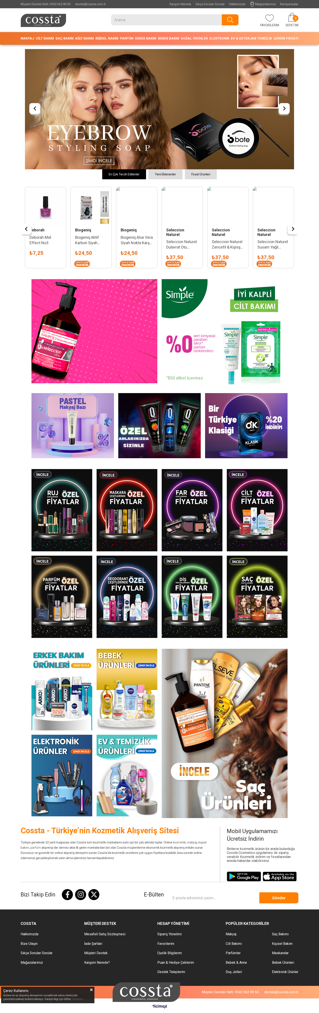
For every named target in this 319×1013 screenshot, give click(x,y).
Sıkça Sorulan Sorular (210, 4)
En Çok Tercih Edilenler (124, 57)
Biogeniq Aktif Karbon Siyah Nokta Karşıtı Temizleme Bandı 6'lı (41, 123)
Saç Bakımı (280, 817)
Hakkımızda (237, 4)
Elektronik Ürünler (285, 855)
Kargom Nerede (180, 4)
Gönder (279, 780)
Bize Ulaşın (29, 827)
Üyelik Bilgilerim (169, 836)
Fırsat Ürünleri (200, 57)
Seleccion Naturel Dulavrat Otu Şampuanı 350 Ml (132, 127)
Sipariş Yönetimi (169, 817)
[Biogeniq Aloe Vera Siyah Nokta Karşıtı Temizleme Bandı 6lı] (87, 90)
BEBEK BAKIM (168, 38)
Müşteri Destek (96, 836)
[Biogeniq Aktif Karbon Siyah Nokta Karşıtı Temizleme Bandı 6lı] (42, 90)
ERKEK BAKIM (145, 38)
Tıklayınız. (78, 999)
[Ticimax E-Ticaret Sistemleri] (159, 890)
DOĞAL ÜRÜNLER (194, 38)
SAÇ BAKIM (65, 38)
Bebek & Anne (236, 845)
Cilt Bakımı (234, 827)
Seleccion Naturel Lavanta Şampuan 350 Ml (269, 127)
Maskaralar (280, 836)
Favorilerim (165, 827)
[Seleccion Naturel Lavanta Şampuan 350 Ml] (270, 90)
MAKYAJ (27, 38)
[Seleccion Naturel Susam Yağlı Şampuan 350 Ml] (224, 90)
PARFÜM (126, 38)
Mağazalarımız (265, 4)
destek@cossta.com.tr (90, 4)
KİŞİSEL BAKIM (106, 38)
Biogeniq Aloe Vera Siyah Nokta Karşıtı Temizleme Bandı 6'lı (88, 123)
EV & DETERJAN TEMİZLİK (251, 38)
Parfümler (233, 836)
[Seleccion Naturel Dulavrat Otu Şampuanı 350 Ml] (133, 90)
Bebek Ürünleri (283, 845)
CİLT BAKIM (45, 38)
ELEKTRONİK (219, 38)
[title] (159, 50)
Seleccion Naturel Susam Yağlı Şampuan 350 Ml (224, 127)
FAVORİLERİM (269, 25)
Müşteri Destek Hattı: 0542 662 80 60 (46, 4)
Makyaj (231, 817)
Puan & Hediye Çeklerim (175, 845)
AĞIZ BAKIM (84, 38)
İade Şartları (93, 827)
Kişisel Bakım (282, 827)
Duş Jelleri (234, 855)
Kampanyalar (289, 4)
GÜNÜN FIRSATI (286, 38)
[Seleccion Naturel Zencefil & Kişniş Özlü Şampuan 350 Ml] (179, 90)
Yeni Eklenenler (165, 57)
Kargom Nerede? (97, 845)
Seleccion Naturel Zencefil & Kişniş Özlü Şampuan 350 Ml (178, 127)
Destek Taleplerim (171, 855)
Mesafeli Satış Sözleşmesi (104, 817)
